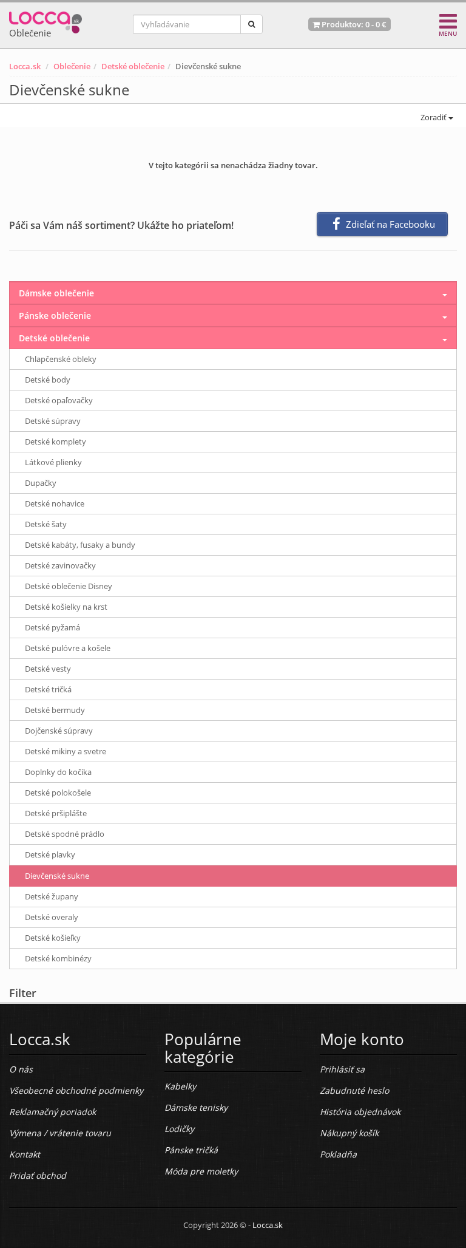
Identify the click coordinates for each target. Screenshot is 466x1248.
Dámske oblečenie (56, 293)
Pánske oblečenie (55, 315)
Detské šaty (46, 524)
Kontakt (24, 1154)
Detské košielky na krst (66, 606)
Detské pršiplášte (56, 813)
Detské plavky (50, 854)
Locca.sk (25, 66)
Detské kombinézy (58, 958)
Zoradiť (433, 117)
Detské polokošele (58, 792)
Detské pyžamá (52, 627)
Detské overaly (51, 917)
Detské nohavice (54, 503)
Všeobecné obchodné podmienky (76, 1090)
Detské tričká (48, 689)
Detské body (47, 379)
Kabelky (180, 1086)
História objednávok (360, 1111)
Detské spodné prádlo (64, 833)
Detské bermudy (55, 709)
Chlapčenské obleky (60, 358)
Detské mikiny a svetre (65, 751)
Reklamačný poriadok (52, 1111)
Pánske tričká (191, 1150)
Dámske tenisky (196, 1107)
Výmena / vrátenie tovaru (60, 1133)
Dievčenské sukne (57, 875)
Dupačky (40, 482)
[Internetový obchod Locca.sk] (45, 19)
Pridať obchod (37, 1175)
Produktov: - (353, 24)
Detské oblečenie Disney (68, 586)
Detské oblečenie (132, 66)
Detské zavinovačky (60, 565)
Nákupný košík (349, 1133)
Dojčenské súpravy (59, 730)
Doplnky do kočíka (58, 771)
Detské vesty (48, 668)
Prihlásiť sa (342, 1069)
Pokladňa (338, 1154)
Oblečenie (71, 66)
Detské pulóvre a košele (67, 648)
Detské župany (51, 896)
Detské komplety (55, 441)
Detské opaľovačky (59, 400)
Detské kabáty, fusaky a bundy (80, 544)
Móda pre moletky (201, 1171)
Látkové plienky (53, 462)
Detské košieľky (53, 937)
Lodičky (179, 1128)
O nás (21, 1069)
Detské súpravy (53, 420)
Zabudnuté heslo (354, 1090)
